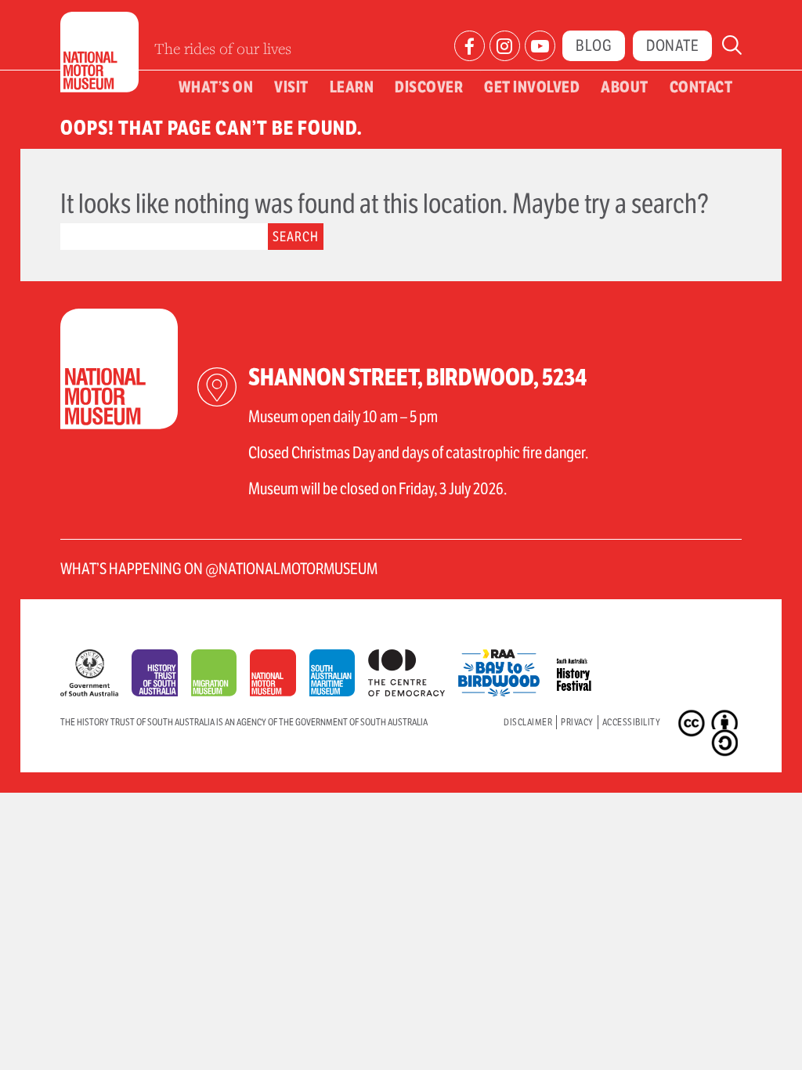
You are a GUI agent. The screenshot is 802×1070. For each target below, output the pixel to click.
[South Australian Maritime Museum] (338, 676)
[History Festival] (582, 669)
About (624, 87)
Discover (429, 87)
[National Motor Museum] (279, 676)
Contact (701, 87)
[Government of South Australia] (96, 676)
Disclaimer (528, 722)
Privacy (577, 722)
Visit (291, 87)
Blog (594, 46)
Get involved (532, 87)
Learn (352, 87)
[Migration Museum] (220, 676)
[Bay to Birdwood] (505, 669)
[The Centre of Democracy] (413, 669)
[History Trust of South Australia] (161, 676)
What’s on (216, 87)
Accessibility (631, 722)
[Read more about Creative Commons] (693, 725)
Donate (672, 46)
